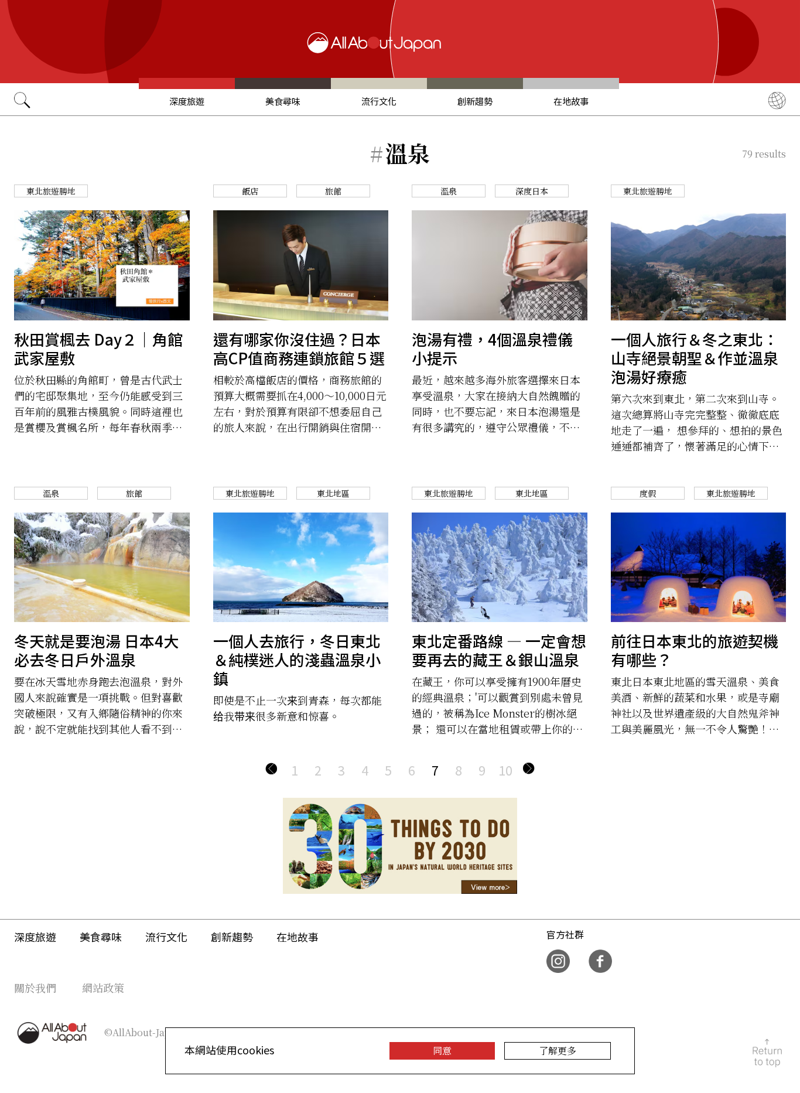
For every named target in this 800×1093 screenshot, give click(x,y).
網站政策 (103, 987)
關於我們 (35, 987)
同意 (442, 1050)
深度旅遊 (186, 101)
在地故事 (571, 101)
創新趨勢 (475, 101)
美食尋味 (282, 101)
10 (505, 769)
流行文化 (378, 101)
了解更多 (557, 1050)
